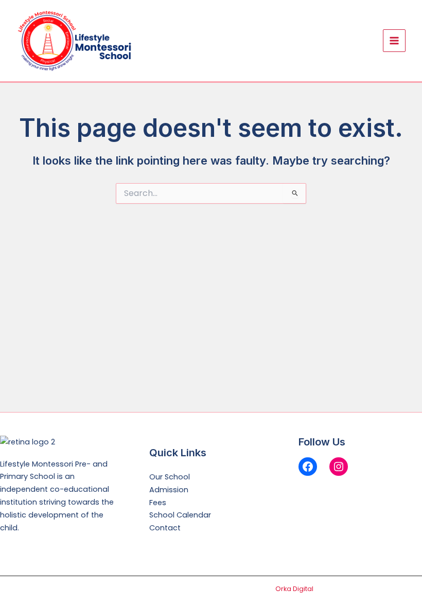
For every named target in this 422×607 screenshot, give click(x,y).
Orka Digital (294, 588)
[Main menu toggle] (394, 40)
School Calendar (180, 515)
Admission (168, 490)
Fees (157, 502)
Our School (169, 477)
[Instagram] (338, 466)
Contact (165, 528)
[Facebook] (307, 466)
